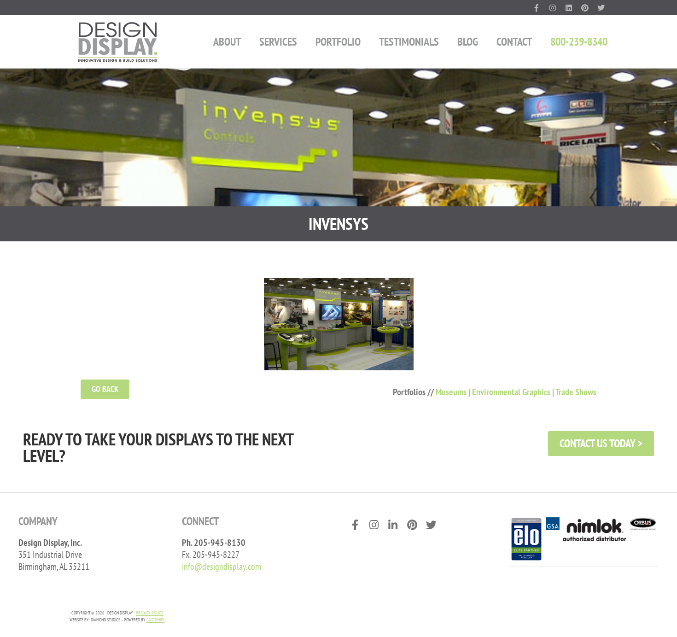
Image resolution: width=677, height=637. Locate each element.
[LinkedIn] (569, 7)
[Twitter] (600, 7)
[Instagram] (553, 7)
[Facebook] (536, 7)
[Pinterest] (584, 7)
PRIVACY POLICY (149, 613)
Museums (451, 392)
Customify (155, 620)
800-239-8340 (578, 42)
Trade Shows (575, 392)
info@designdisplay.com (221, 567)
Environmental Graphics (511, 392)
